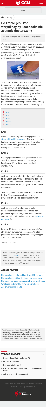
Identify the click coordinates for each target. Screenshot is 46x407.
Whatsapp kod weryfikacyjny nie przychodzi (20, 284)
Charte (21, 387)
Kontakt (14, 387)
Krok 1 (8, 112)
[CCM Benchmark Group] (23, 394)
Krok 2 (8, 115)
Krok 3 (8, 118)
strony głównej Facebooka (12, 139)
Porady (9, 17)
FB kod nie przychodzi (11, 362)
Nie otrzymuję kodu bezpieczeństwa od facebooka (23, 281)
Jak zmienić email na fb (11, 287)
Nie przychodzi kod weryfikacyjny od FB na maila (22, 275)
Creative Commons (34, 334)
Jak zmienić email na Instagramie (16, 374)
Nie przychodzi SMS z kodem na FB (16, 358)
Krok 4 (8, 121)
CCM (39, 332)
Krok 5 (8, 124)
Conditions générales (17, 383)
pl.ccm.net (6, 334)
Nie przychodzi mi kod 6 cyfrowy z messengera (21, 278)
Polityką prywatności (34, 383)
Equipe (6, 383)
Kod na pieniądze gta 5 (12, 365)
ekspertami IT (18, 255)
